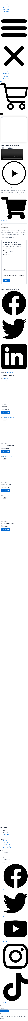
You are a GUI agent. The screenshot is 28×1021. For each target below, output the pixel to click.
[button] (14, 42)
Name (5, 264)
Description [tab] (4, 224)
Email (4, 269)
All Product (5, 4)
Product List (6, 11)
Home (2, 142)
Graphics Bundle (9, 142)
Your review (7, 255)
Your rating (5, 251)
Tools (4, 7)
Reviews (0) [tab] (4, 227)
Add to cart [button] (6, 412)
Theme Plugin (6, 6)
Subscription (6, 9)
